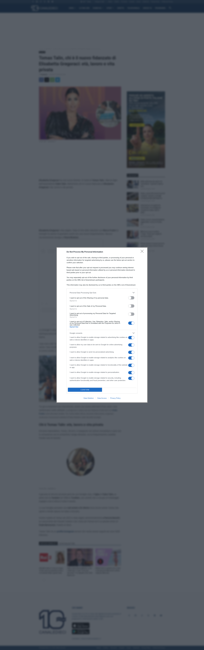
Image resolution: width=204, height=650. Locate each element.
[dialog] (102, 325)
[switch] (131, 297)
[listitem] (102, 292)
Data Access (102, 398)
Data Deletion (89, 398)
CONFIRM (85, 390)
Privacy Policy (115, 398)
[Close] (143, 252)
